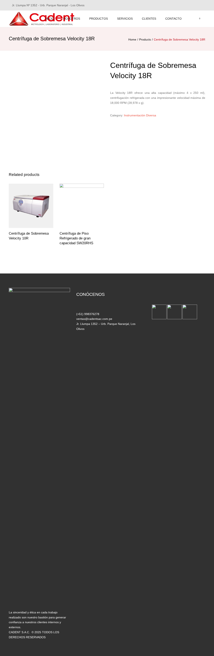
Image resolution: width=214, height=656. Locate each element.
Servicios (125, 18)
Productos (98, 18)
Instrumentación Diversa (140, 115)
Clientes (149, 18)
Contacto (173, 18)
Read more (31, 206)
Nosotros (71, 18)
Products (145, 39)
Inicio (49, 18)
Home (132, 39)
